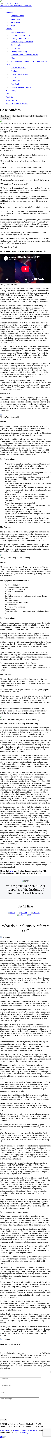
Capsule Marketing (21, 1432)
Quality (9, 64)
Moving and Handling (19, 51)
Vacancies (33, 1430)
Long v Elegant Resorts (20, 74)
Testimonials (15, 81)
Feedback (14, 71)
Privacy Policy (5, 1430)
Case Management (18, 32)
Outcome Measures (18, 68)
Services (9, 29)
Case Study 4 (41, 116)
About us (9, 12)
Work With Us (11, 100)
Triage (13, 58)
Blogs (13, 25)
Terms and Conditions (20, 1430)
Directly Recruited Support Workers (24, 55)
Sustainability (11, 91)
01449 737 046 (12, 3)
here (49, 251)
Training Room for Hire (19, 38)
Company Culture (17, 16)
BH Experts (15, 48)
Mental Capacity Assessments (22, 42)
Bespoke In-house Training (21, 87)
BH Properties (16, 45)
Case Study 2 (17, 116)
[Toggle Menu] (1, 8)
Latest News (15, 19)
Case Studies (15, 84)
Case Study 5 (5, 119)
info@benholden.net (31, 1353)
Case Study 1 (5, 116)
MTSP (13, 77)
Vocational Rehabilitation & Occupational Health (29, 61)
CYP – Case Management (20, 35)
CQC (8, 94)
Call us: (3, 3)
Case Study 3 (29, 116)
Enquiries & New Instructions (17, 104)
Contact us (10, 97)
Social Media (16, 22)
